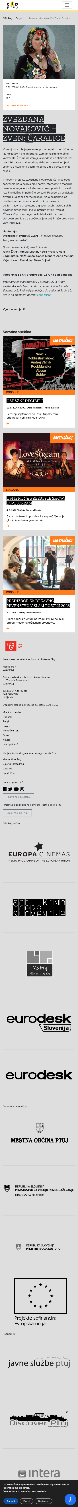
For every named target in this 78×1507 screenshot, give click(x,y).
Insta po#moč (10, 744)
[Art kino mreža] (39, 907)
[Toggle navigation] (67, 5)
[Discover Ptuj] (39, 1418)
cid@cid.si (8, 697)
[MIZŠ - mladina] (39, 1190)
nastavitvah (39, 1491)
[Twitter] (10, 789)
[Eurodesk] (39, 1075)
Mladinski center (12, 712)
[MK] (39, 1246)
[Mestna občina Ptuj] (39, 1135)
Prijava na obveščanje (18, 797)
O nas (6, 735)
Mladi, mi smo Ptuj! (17, 813)
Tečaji (6, 721)
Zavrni (26, 1501)
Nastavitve (43, 1501)
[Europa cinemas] (39, 852)
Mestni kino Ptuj (12, 759)
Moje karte (43, 295)
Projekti (7, 726)
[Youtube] (16, 789)
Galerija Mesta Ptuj (13, 764)
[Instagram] (22, 789)
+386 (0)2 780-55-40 (15, 691)
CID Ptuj (7, 18)
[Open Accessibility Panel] (70, 1499)
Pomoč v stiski (11, 730)
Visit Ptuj (8, 768)
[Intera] (39, 1473)
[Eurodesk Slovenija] (39, 1019)
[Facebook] (5, 789)
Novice (6, 740)
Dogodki (20, 18)
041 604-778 (10, 694)
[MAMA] (39, 963)
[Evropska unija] (39, 1302)
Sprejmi (11, 1501)
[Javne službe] (39, 1362)
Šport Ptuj (9, 773)
